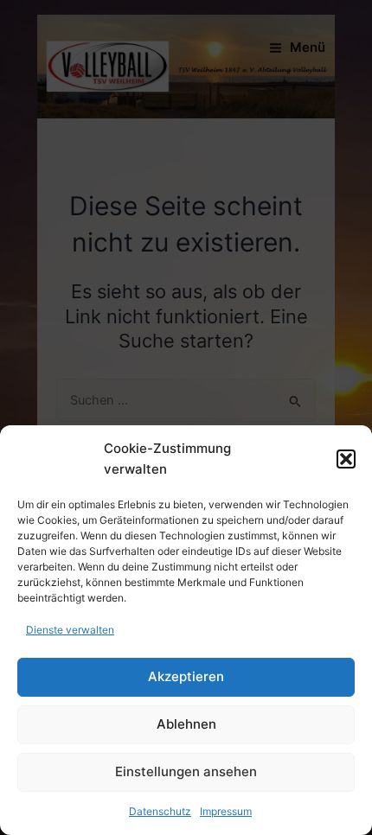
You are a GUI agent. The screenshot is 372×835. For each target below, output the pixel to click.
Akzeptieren (186, 676)
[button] (346, 459)
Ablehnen (186, 724)
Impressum (226, 811)
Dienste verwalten (70, 629)
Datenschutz (160, 811)
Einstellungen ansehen (186, 771)
